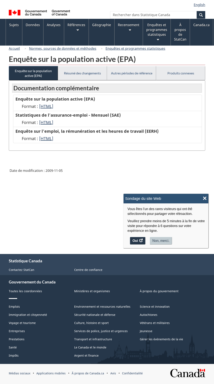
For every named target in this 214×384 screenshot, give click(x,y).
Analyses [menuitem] (54, 25)
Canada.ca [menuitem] (201, 25)
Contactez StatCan (21, 270)
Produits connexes (180, 73)
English (199, 5)
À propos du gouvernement (159, 291)
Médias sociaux (19, 373)
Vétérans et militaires (155, 323)
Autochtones (148, 315)
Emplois (14, 307)
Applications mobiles (51, 373)
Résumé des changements (82, 73)
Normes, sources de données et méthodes (62, 48)
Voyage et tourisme (22, 323)
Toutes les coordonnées (25, 291)
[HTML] (46, 106)
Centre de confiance (88, 270)
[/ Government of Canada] (39, 13)
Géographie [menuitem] (101, 25)
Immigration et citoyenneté (28, 315)
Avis (113, 373)
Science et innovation (155, 307)
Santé (13, 347)
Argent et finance (86, 355)
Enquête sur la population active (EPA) (33, 73)
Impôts (14, 355)
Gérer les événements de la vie (161, 339)
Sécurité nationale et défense (94, 315)
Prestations (16, 339)
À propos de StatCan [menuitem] (180, 32)
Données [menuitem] (33, 25)
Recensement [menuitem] (128, 25)
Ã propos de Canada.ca (88, 373)
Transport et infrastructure (93, 339)
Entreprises (17, 331)
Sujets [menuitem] (14, 25)
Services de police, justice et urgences (101, 331)
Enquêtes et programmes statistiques (135, 48)
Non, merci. (160, 240)
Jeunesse (146, 331)
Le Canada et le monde (90, 347)
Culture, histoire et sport (91, 323)
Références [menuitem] (76, 25)
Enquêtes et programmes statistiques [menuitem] (156, 30)
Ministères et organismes (92, 291)
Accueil (14, 48)
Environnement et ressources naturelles (102, 307)
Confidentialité (132, 373)
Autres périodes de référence (131, 73)
